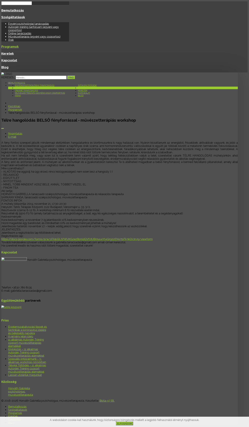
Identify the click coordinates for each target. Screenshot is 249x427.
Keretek (7, 53)
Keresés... (8, 77)
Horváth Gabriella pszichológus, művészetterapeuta (20, 391)
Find (71, 77)
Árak (11, 39)
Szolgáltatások (13, 17)
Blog (4, 67)
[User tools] (2, 128)
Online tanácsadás (19, 33)
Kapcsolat (9, 60)
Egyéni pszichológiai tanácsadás (28, 23)
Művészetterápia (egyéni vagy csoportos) (34, 36)
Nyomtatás (15, 133)
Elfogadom (124, 423)
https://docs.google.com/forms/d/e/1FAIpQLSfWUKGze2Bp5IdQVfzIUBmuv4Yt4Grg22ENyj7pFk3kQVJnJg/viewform (77, 239)
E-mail (12, 136)
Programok (10, 46)
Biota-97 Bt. (107, 400)
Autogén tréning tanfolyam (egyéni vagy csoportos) (46, 88)
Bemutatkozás (12, 10)
